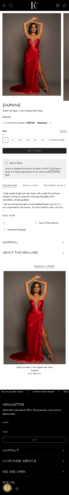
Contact (11, 450)
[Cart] (64, 5)
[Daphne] (35, 317)
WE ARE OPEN (14, 472)
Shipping (10, 242)
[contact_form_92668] (7, 488)
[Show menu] (4, 5)
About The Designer (20, 252)
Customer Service (19, 461)
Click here (54, 168)
